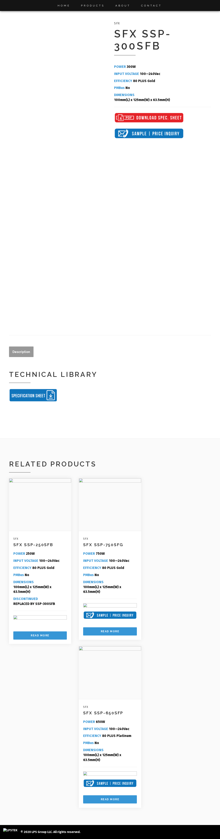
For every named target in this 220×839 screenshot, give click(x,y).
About (122, 5)
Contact (151, 5)
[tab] (21, 351)
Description (21, 352)
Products (93, 5)
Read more (40, 635)
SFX (117, 23)
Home (64, 5)
